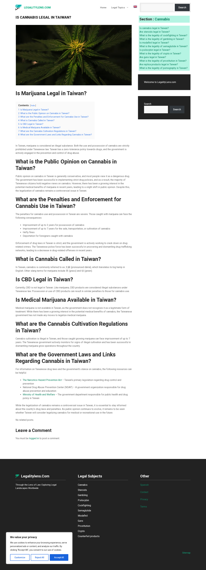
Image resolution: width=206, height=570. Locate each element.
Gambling (83, 495)
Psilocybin (83, 500)
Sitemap (186, 552)
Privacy (144, 499)
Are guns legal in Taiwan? (152, 57)
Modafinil (83, 515)
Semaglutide (84, 510)
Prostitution (84, 526)
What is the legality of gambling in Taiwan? (161, 39)
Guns (80, 520)
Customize (19, 557)
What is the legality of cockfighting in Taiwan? (163, 35)
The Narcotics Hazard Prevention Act (42, 380)
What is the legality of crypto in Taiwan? (160, 53)
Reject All (39, 557)
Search (182, 7)
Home (103, 7)
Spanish (144, 484)
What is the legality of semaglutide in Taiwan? (163, 46)
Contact (144, 492)
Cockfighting (84, 505)
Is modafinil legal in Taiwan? (154, 42)
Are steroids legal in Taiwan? (154, 31)
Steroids (82, 490)
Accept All (59, 557)
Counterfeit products (89, 536)
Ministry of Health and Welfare (39, 394)
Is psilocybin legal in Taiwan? (154, 49)
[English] (134, 7)
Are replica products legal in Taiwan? (158, 64)
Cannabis (162, 19)
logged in (34, 438)
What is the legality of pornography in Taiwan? (163, 68)
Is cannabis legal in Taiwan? (154, 28)
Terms (143, 506)
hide (33, 105)
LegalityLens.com (37, 7)
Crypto (81, 531)
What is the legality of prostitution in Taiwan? (163, 60)
